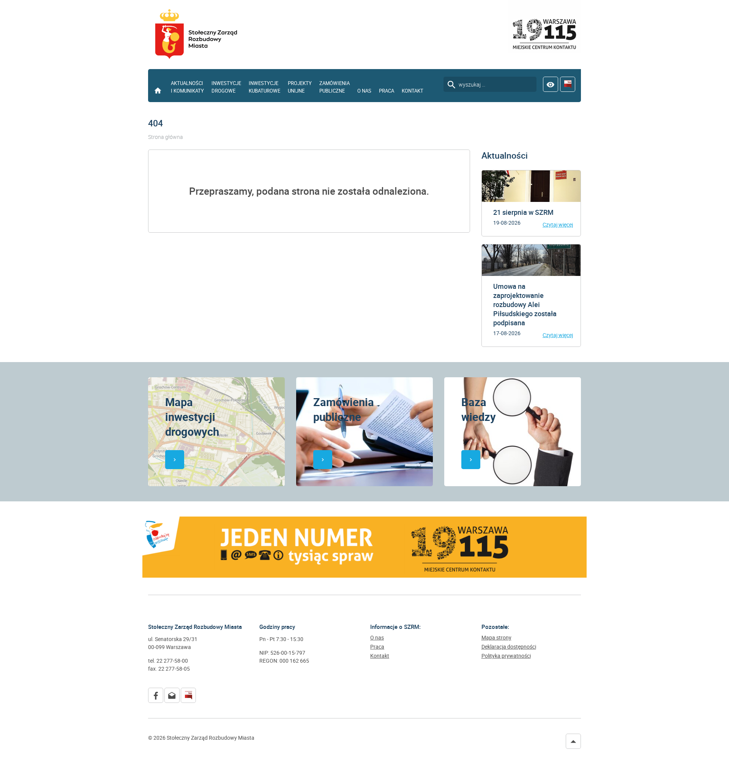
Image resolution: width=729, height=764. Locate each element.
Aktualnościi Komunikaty (187, 87)
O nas (364, 90)
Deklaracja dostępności (508, 646)
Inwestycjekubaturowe (264, 87)
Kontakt (412, 90)
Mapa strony (496, 637)
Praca (386, 90)
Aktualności (504, 155)
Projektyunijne (300, 87)
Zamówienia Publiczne (334, 87)
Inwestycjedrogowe (226, 87)
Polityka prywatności (506, 655)
